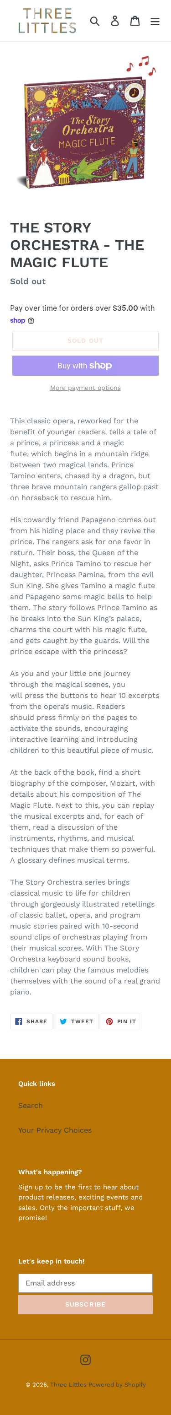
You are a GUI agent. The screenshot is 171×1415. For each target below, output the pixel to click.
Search (30, 1105)
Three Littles (69, 1384)
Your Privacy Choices (55, 1130)
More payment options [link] (85, 387)
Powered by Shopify (117, 1384)
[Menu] (155, 21)
